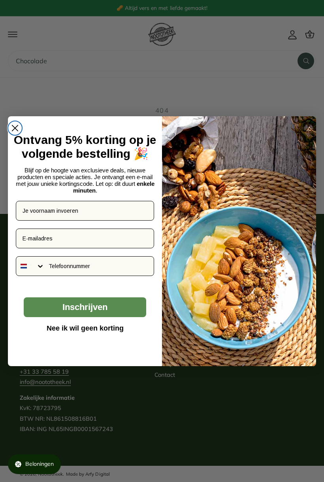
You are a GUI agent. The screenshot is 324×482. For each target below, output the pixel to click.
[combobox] (30, 266)
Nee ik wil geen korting (85, 328)
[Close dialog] (15, 128)
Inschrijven (84, 307)
